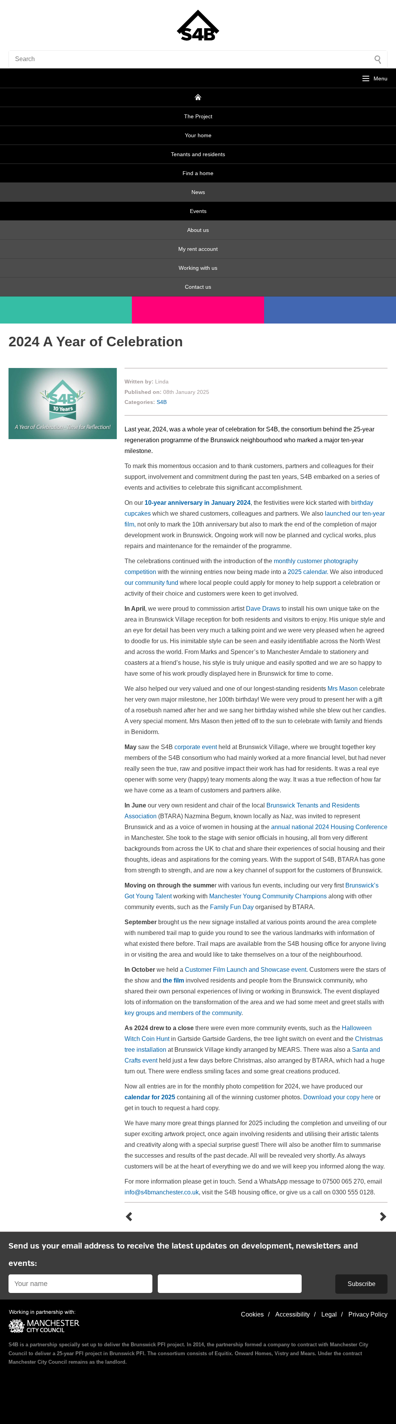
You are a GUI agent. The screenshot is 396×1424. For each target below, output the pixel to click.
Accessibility (292, 1314)
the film (173, 980)
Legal (329, 1314)
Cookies (252, 1314)
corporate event (195, 747)
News (198, 192)
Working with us (198, 268)
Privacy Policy (367, 1314)
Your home (198, 135)
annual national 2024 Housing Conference (329, 827)
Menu (380, 78)
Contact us (198, 287)
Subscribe (362, 1284)
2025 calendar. (308, 572)
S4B (162, 402)
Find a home (198, 173)
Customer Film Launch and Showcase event (245, 969)
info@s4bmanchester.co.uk (162, 1192)
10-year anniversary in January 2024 (198, 502)
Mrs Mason (343, 688)
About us (198, 230)
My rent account (198, 249)
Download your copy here (338, 1097)
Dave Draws (263, 608)
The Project (198, 116)
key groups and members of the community (183, 1013)
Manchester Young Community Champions (268, 896)
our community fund (151, 582)
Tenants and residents (198, 154)
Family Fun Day (232, 907)
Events (198, 211)
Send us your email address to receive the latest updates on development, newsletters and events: (183, 1255)
